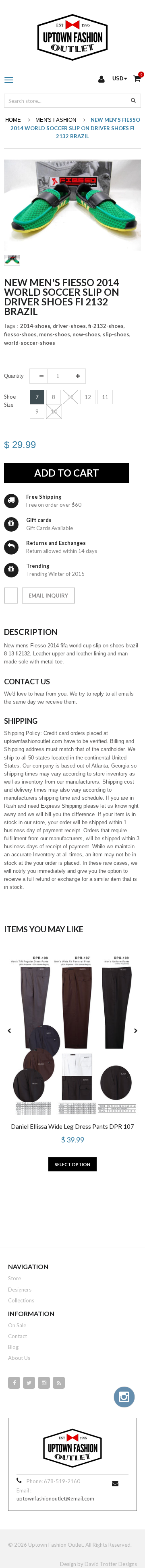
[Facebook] (14, 1383)
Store (14, 1278)
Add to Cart (66, 473)
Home (13, 120)
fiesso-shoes (21, 334)
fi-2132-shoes (106, 326)
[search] (133, 100)
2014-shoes (36, 326)
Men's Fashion (55, 120)
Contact (17, 1336)
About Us (19, 1358)
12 (88, 397)
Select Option (72, 1164)
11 (105, 397)
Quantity (14, 376)
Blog (13, 1347)
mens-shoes (55, 334)
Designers (19, 1289)
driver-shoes (70, 326)
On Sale (17, 1325)
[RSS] (59, 1383)
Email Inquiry (48, 595)
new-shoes (87, 334)
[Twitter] (29, 1383)
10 (54, 411)
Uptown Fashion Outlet (55, 1544)
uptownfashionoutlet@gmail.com (55, 1498)
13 (70, 397)
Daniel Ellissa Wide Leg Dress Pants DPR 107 (72, 1126)
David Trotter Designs (111, 1564)
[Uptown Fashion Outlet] (72, 35)
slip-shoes (116, 334)
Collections (21, 1300)
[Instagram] (44, 1383)
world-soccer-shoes (29, 343)
